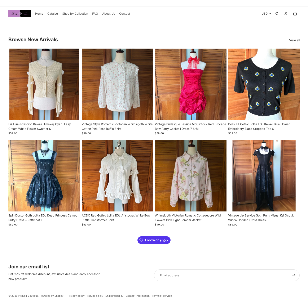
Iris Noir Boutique (28, 295)
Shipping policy (114, 295)
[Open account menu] (285, 13)
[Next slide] (73, 84)
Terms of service (162, 295)
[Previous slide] (14, 84)
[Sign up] (294, 275)
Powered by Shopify (51, 295)
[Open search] (277, 13)
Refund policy (95, 295)
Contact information (138, 295)
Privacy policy (76, 295)
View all (294, 40)
